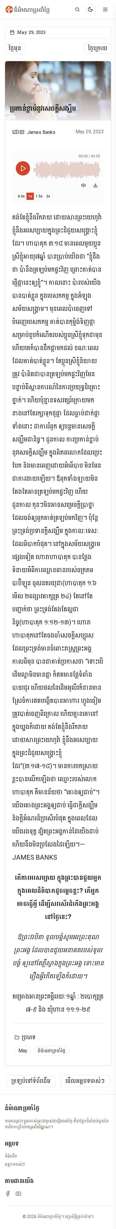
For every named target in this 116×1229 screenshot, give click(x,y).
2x (48, 196)
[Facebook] (8, 1194)
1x (30, 196)
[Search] (77, 9)
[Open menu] (105, 9)
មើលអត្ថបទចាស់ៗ (85, 1081)
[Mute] (83, 185)
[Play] (23, 168)
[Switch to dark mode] (90, 9)
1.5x (39, 196)
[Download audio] (95, 185)
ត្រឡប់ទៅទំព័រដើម (31, 1081)
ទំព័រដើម (11, 1156)
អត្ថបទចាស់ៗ (15, 1164)
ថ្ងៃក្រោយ (97, 48)
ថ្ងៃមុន (15, 48)
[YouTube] (18, 1194)
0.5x (21, 196)
